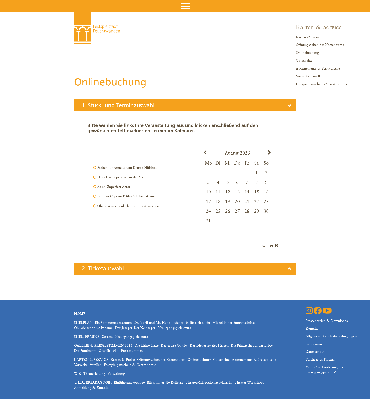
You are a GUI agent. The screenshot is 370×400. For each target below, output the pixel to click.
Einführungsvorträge (129, 382)
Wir (77, 374)
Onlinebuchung (307, 53)
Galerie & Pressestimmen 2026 (103, 345)
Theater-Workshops (249, 382)
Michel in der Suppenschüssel (234, 322)
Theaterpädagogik (93, 382)
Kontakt (312, 328)
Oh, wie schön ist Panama (93, 328)
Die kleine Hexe (147, 345)
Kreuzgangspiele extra (174, 328)
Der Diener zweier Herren (209, 345)
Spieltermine (86, 337)
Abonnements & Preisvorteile (318, 68)
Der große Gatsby (174, 345)
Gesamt (107, 337)
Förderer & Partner (320, 359)
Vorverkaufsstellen (309, 76)
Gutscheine (304, 60)
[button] (185, 6)
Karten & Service (318, 27)
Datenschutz (315, 352)
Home (79, 314)
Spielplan (83, 322)
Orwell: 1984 (109, 351)
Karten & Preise (308, 37)
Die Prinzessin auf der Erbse (252, 345)
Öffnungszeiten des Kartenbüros (320, 45)
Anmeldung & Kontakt (91, 388)
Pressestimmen (132, 351)
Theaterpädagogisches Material (209, 382)
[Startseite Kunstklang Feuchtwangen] (97, 28)
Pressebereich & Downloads (327, 321)
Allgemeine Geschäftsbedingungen (331, 336)
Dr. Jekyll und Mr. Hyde (152, 322)
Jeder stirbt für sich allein (191, 322)
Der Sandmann (85, 351)
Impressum (314, 344)
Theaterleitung (94, 374)
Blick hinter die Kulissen (165, 382)
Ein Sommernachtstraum (113, 322)
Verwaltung (116, 374)
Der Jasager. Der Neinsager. (135, 328)
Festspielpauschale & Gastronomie (322, 84)
